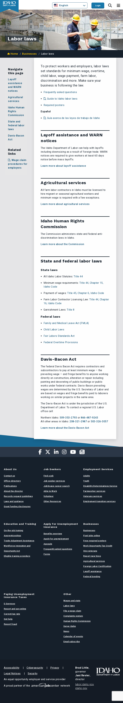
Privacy (54, 667)
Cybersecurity (35, 667)
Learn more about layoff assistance (64, 165)
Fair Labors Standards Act (59, 335)
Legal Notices (12, 673)
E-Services (9, 603)
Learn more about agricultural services (65, 204)
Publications (10, 486)
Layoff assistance (92, 571)
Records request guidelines (18, 496)
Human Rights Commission (77, 621)
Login (97, 5)
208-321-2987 (78, 421)
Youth (86, 481)
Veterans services (92, 496)
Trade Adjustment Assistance (19, 540)
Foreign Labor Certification (97, 566)
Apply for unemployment (56, 539)
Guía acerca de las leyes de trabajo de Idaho (73, 118)
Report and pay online (15, 609)
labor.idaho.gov (84, 684)
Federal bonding (91, 576)
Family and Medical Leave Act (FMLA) (66, 323)
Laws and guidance (14, 501)
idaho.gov (81, 688)
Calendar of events (73, 636)
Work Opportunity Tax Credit (97, 546)
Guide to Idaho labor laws (62, 98)
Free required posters (94, 540)
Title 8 (70, 309)
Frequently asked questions (60, 92)
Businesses (29, 53)
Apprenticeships (12, 535)
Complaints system (73, 616)
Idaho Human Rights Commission (16, 111)
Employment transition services (99, 501)
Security (32, 673)
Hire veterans (90, 551)
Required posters (54, 105)
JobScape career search (57, 486)
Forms (47, 554)
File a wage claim (72, 611)
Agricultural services (15, 99)
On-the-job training (13, 530)
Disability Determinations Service (100, 486)
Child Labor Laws (54, 329)
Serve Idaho (69, 626)
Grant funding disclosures (17, 506)
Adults (86, 476)
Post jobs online (91, 535)
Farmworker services (94, 491)
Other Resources (52, 501)
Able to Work (50, 491)
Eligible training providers (17, 556)
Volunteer (49, 496)
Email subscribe (71, 641)
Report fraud (10, 624)
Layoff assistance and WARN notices (15, 85)
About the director (13, 491)
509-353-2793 (68, 417)
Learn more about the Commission (62, 244)
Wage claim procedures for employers (17, 164)
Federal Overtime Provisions (61, 342)
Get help (8, 619)
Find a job (48, 476)
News (66, 631)
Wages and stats (71, 600)
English (63, 5)
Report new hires (92, 556)
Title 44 (78, 276)
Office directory (12, 481)
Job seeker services (54, 481)
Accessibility (12, 667)
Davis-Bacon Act (16, 137)
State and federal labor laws (16, 125)
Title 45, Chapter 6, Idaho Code (85, 293)
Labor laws (69, 606)
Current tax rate (12, 614)
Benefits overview (53, 533)
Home (14, 53)
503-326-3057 (99, 421)
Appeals (48, 544)
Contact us (9, 476)
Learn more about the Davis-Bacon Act (65, 427)
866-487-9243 (89, 417)
